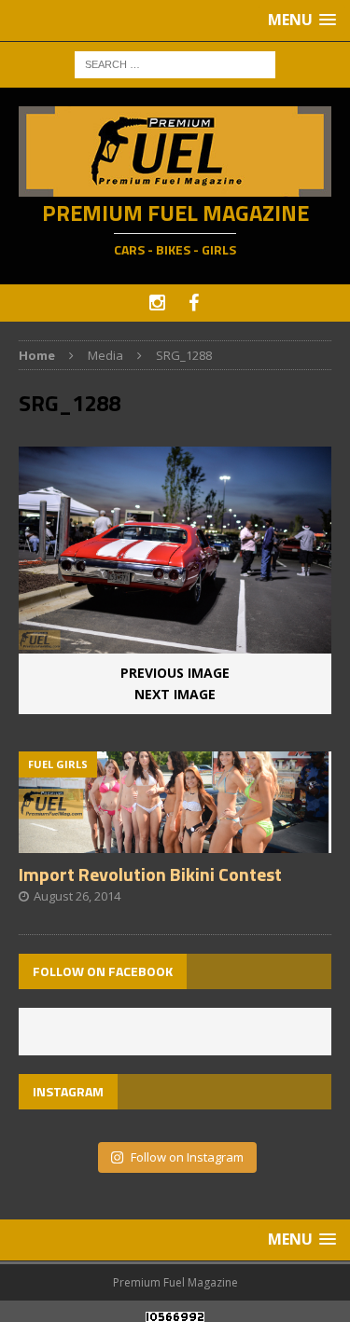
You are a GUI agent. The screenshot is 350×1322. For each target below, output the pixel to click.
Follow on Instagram (187, 1157)
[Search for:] (175, 63)
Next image (175, 694)
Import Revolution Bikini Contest (150, 874)
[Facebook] (193, 303)
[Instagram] (157, 303)
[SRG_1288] (175, 643)
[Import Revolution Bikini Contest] (175, 842)
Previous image (175, 673)
